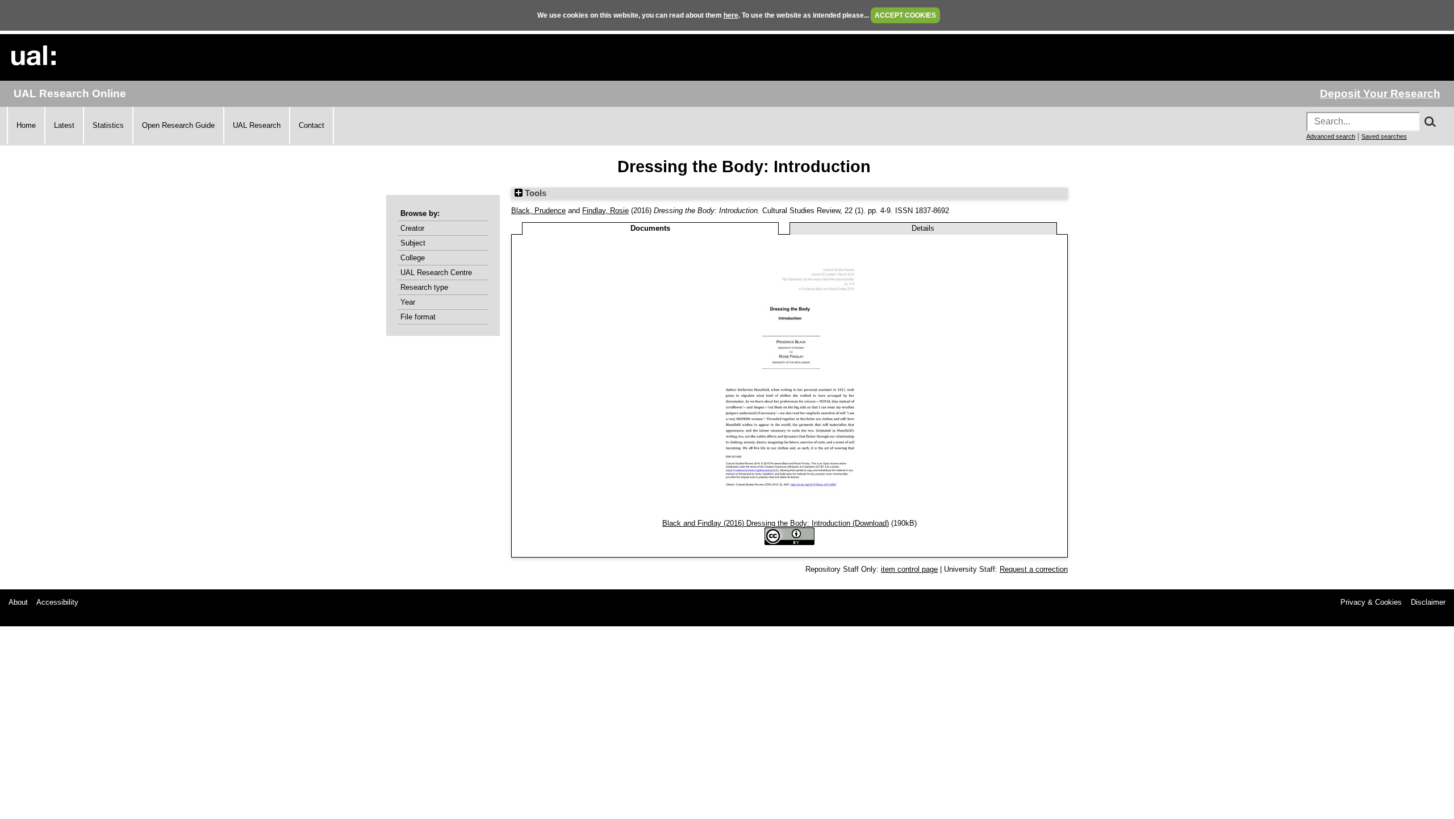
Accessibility (57, 602)
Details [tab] (923, 228)
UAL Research (257, 125)
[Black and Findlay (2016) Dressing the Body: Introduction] (789, 514)
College (412, 257)
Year (407, 302)
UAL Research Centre (436, 272)
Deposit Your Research (1380, 93)
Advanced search (1330, 136)
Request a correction (1034, 569)
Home (26, 125)
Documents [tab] (650, 228)
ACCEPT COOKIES (905, 15)
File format (418, 317)
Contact (311, 125)
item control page (909, 569)
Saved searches (1384, 136)
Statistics (108, 125)
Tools (534, 193)
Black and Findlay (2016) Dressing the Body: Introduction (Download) (775, 523)
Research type (424, 287)
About (18, 602)
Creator (412, 228)
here (731, 15)
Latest (64, 125)
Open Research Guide (178, 125)
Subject (412, 243)
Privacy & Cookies (1371, 602)
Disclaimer (1428, 602)
